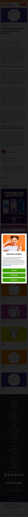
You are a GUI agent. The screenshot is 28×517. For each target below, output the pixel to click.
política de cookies (7, 265)
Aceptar (14, 270)
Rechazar (14, 280)
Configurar (14, 275)
